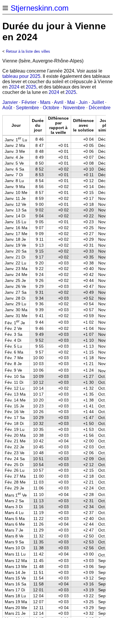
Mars (45, 102)
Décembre (100, 107)
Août (7, 107)
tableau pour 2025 (21, 76)
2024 (14, 86)
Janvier (10, 102)
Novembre (74, 107)
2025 (31, 86)
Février (29, 102)
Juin (83, 102)
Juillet (97, 102)
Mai (71, 102)
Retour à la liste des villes (28, 51)
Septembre (27, 107)
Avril (58, 102)
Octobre (51, 107)
